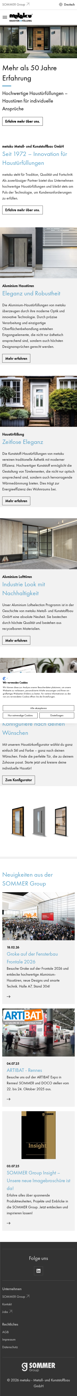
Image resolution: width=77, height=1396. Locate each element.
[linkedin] (38, 1270)
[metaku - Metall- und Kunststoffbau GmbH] (21, 17)
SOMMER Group (13, 4)
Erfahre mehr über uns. (22, 121)
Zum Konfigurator (18, 779)
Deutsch (69, 4)
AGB (5, 1332)
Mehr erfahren (16, 358)
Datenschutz (10, 1347)
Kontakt (7, 1304)
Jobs (5, 1312)
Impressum (9, 1339)
